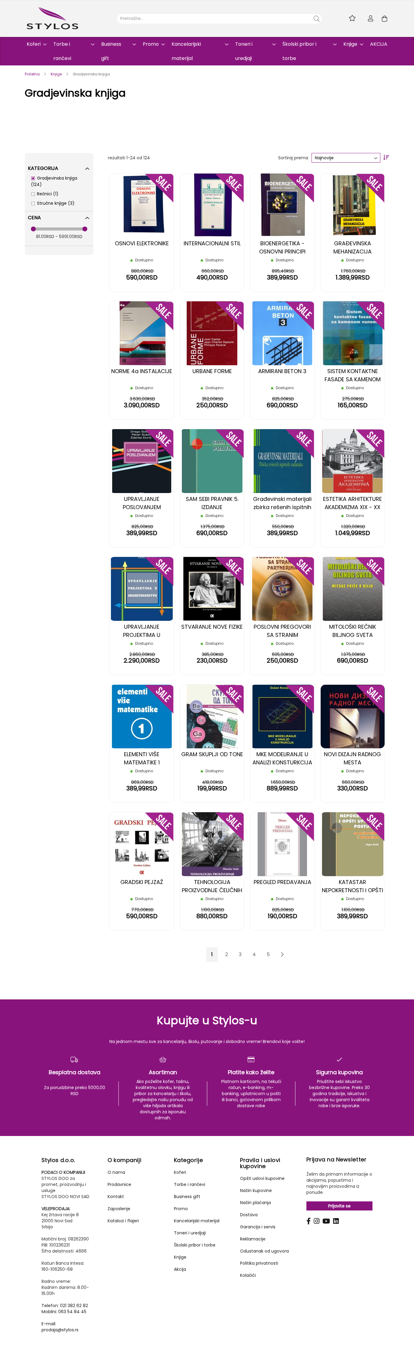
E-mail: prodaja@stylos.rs (60, 1327)
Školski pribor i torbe (194, 1245)
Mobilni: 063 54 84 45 (64, 1312)
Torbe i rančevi (189, 1184)
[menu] (207, 51)
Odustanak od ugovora (264, 1251)
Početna (33, 74)
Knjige (57, 74)
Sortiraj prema (293, 158)
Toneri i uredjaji (190, 1233)
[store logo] (52, 18)
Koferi (180, 1172)
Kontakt (116, 1197)
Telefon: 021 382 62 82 (65, 1306)
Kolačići (248, 1275)
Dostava (249, 1215)
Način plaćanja (255, 1203)
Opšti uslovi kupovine (262, 1178)
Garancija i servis (257, 1227)
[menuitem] (35, 44)
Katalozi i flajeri (123, 1221)
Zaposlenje (119, 1209)
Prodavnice (119, 1184)
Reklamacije (252, 1239)
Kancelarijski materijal (196, 1221)
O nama (116, 1172)
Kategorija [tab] (43, 168)
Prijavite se (339, 1206)
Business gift (187, 1197)
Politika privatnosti (259, 1263)
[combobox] (219, 19)
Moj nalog (370, 18)
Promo (181, 1209)
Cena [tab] (34, 217)
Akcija (180, 1269)
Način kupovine (256, 1190)
